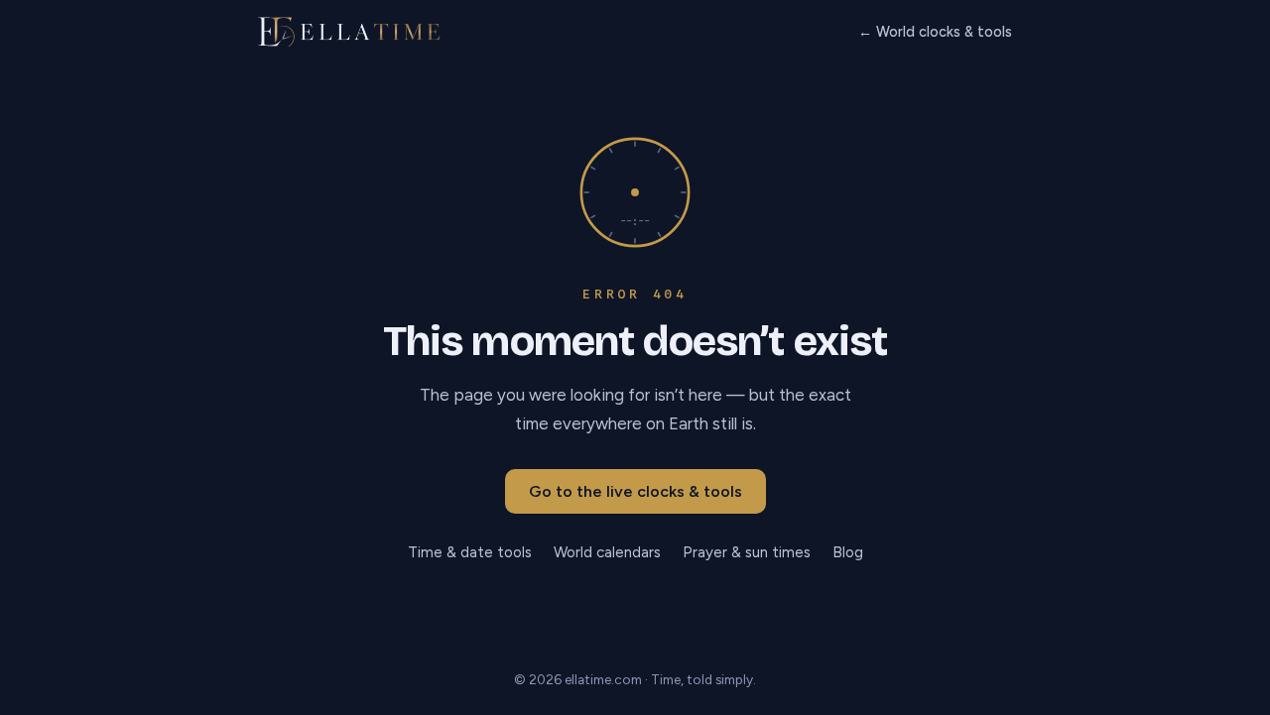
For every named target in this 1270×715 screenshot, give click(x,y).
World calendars (607, 552)
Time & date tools (470, 552)
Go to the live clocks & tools (635, 491)
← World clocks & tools (935, 32)
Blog (847, 552)
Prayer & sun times (747, 552)
